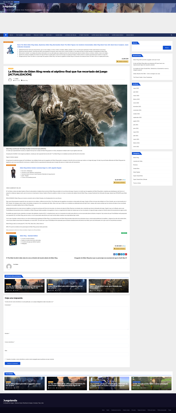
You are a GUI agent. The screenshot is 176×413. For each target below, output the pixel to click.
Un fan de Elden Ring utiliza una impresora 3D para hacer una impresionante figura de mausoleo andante (24, 287)
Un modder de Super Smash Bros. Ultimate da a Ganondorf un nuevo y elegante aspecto (109, 384)
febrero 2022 (136, 99)
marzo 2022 (136, 95)
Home (103, 410)
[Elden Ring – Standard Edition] (13, 240)
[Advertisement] (88, 23)
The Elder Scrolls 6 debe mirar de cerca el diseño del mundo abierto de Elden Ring (32, 258)
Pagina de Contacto (142, 410)
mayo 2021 (136, 132)
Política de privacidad (162, 410)
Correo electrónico (10, 342)
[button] (171, 35)
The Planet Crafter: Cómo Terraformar (142, 77)
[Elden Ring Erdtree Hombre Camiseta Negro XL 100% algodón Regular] (13, 172)
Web (6, 350)
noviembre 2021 (137, 110)
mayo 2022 (136, 88)
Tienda (169, 410)
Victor (16, 78)
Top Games (19, 35)
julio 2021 (135, 124)
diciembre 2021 (137, 106)
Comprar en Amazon (122, 61)
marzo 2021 (136, 139)
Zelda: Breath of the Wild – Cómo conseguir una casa (146, 73)
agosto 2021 (136, 121)
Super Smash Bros (117, 35)
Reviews (28, 35)
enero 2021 (136, 146)
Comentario (8, 305)
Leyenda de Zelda (70, 35)
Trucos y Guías (38, 35)
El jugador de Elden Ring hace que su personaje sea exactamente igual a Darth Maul (100, 258)
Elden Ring (59, 35)
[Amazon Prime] (124, 179)
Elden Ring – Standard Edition (29, 235)
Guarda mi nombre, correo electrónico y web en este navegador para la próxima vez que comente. (30, 359)
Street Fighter (84, 35)
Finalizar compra (126, 410)
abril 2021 (135, 135)
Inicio (11, 35)
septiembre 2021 (137, 117)
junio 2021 (136, 128)
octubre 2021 (136, 113)
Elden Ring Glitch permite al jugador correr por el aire (65, 287)
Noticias (49, 35)
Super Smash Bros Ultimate (100, 35)
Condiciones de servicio (116, 410)
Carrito (108, 410)
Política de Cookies (151, 410)
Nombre (7, 333)
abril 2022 (135, 92)
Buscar (135, 43)
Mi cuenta (134, 410)
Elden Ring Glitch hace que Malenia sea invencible (106, 287)
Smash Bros (130, 35)
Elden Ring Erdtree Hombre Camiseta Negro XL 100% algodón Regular (40, 168)
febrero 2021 (136, 143)
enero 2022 (136, 102)
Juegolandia (9, 6)
